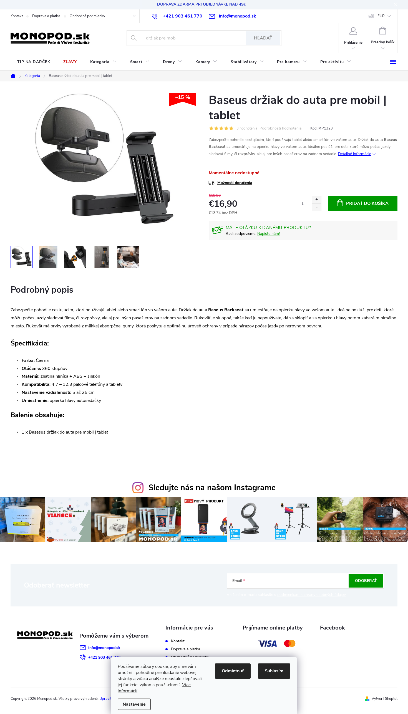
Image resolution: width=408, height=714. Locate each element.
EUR (381, 16)
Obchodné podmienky (87, 16)
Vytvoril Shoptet (384, 698)
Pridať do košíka (367, 203)
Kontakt (17, 16)
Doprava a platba (46, 16)
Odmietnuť (233, 671)
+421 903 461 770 (104, 657)
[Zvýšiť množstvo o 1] (316, 199)
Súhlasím (274, 671)
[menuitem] (34, 62)
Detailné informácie (354, 153)
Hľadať (263, 38)
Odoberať (366, 580)
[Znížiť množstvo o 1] (316, 207)
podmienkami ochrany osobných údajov (311, 594)
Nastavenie (134, 704)
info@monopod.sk (104, 647)
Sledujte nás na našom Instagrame (212, 487)
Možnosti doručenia (234, 182)
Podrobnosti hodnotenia (280, 128)
